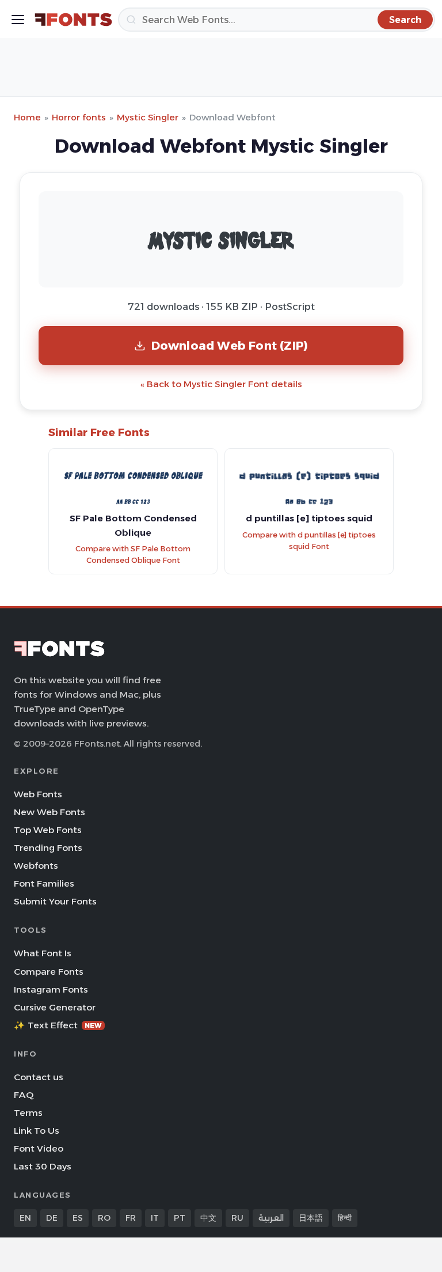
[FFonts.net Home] (73, 19)
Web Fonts (38, 794)
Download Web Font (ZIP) (229, 345)
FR (130, 1218)
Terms (28, 1112)
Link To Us (36, 1130)
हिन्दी (345, 1218)
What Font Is (42, 953)
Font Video (38, 1148)
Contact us (38, 1077)
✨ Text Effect (58, 1025)
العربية (271, 1218)
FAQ (23, 1094)
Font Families (44, 883)
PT (179, 1218)
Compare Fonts (48, 971)
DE (52, 1218)
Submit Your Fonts (55, 901)
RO (104, 1218)
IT (155, 1218)
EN (25, 1218)
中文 (208, 1218)
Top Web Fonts (48, 829)
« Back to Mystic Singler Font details (221, 383)
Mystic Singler (147, 117)
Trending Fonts (48, 847)
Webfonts (36, 865)
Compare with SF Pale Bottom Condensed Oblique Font (132, 554)
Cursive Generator (55, 1007)
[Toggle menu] (18, 19)
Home (27, 117)
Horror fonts (79, 117)
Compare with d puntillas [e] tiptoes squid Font (309, 541)
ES (78, 1218)
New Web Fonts (49, 812)
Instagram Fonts (51, 989)
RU (237, 1218)
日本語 (311, 1218)
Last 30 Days (42, 1166)
